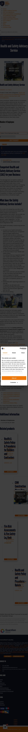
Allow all (14, 378)
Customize (13, 382)
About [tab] (23, 352)
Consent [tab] (5, 352)
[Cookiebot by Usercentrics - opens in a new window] (20, 349)
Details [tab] (14, 352)
